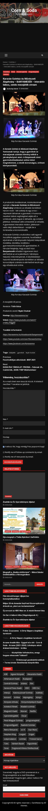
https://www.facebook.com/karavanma (19, 343)
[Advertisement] (24, 37)
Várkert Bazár (18, 743)
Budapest (8, 566)
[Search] (42, 55)
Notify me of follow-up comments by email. (23, 452)
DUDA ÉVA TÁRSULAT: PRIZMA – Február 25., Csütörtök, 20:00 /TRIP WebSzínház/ (23, 367)
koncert (7, 697)
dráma (24, 683)
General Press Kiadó (13, 688)
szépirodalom (10, 739)
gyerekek (20, 353)
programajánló (32, 720)
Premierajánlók (22, 72)
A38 (5, 674)
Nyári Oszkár (30, 353)
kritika (17, 697)
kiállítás (39, 692)
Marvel (24, 711)
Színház (6, 74)
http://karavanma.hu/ (19, 315)
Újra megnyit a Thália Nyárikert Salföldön (24, 521)
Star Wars (32, 729)
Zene (6, 748)
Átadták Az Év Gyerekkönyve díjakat (24, 486)
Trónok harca (35, 739)
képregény (28, 697)
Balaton (7, 531)
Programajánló (33, 72)
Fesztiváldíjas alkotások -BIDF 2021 (19, 358)
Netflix (33, 711)
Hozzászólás (9, 388)
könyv (38, 697)
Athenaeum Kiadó (12, 679)
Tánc (6, 743)
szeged (22, 734)
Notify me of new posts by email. (19, 456)
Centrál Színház (11, 683)
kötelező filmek (10, 706)
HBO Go (36, 688)
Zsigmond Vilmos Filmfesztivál (25, 748)
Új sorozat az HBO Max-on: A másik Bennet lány (24, 611)
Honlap (6, 437)
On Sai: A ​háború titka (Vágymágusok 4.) (20, 615)
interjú (7, 692)
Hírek (13, 72)
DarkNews (36, 803)
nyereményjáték (11, 716)
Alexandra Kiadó (34, 674)
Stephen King (10, 734)
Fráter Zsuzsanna (11, 631)
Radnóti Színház (28, 725)
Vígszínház (32, 743)
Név (5, 419)
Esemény (6, 72)
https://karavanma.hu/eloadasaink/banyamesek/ (23, 334)
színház (22, 739)
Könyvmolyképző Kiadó (31, 702)
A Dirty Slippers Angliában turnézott (26, 638)
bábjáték (12, 353)
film (31, 683)
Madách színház (28, 706)
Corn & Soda (24, 10)
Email (5, 785)
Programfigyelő (11, 725)
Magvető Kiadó (10, 711)
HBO (27, 688)
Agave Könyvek (17, 674)
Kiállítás (24, 566)
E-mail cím (8, 428)
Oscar (24, 716)
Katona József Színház (23, 692)
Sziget (31, 734)
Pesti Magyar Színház (13, 720)
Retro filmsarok (11, 729)
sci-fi (23, 729)
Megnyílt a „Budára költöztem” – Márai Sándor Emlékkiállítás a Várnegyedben (24, 556)
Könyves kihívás (11, 702)
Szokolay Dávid (12, 89)
